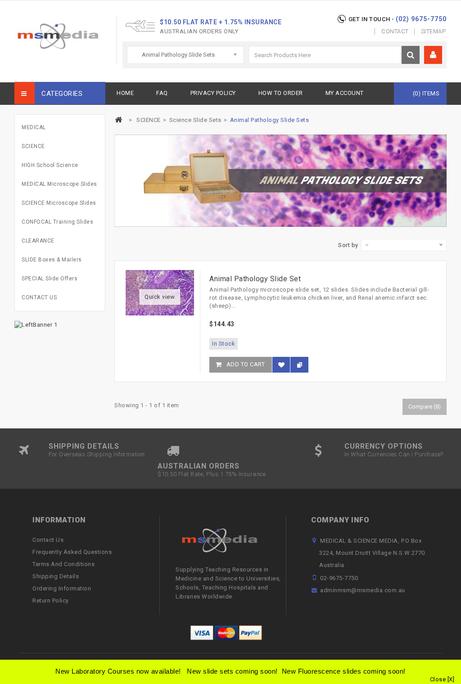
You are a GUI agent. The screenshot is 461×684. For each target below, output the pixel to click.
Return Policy (50, 600)
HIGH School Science (50, 165)
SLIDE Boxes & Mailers (52, 259)
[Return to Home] (118, 120)
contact (395, 31)
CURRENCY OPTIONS (383, 446)
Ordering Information (61, 588)
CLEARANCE (38, 241)
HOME (125, 93)
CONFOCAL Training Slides (57, 222)
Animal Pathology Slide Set (255, 278)
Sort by (348, 245)
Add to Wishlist (281, 369)
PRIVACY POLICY (213, 93)
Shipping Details (55, 576)
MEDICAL (34, 127)
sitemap (433, 31)
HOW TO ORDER (280, 93)
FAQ (162, 93)
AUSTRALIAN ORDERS (199, 466)
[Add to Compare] (299, 365)
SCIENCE (33, 146)
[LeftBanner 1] (35, 324)
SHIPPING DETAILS (84, 446)
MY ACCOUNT (344, 93)
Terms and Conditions (63, 564)
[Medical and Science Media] (65, 36)
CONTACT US (39, 297)
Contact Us (47, 539)
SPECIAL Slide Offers (49, 278)
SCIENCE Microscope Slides (59, 203)
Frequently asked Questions (72, 552)
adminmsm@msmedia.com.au (362, 590)
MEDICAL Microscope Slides (59, 184)
